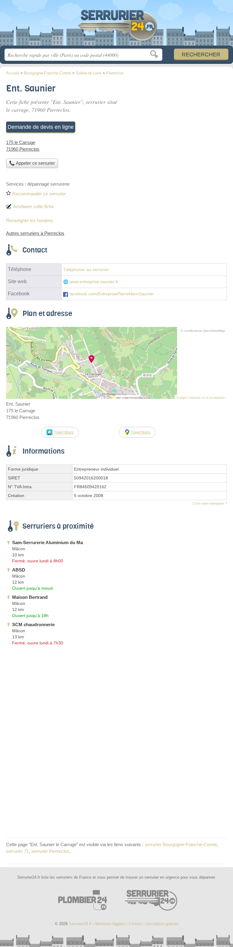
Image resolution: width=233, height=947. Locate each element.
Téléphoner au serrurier (86, 269)
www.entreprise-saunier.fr (93, 282)
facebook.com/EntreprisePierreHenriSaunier (111, 294)
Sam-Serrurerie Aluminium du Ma (47, 542)
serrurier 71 (17, 851)
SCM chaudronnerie (33, 624)
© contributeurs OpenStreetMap (203, 330)
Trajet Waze (64, 432)
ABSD (18, 569)
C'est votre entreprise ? (209, 503)
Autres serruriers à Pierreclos (35, 233)
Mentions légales (110, 923)
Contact (135, 923)
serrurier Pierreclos (50, 851)
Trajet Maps (140, 432)
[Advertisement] (116, 789)
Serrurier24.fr (116, 25)
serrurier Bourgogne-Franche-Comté (181, 844)
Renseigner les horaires (29, 220)
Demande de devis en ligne (41, 127)
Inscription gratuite (162, 923)
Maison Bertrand (30, 597)
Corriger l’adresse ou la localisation (201, 397)
